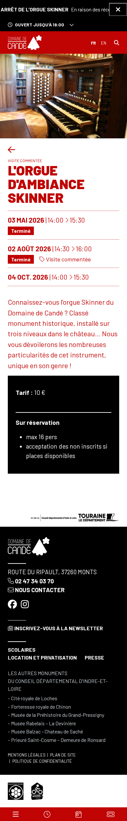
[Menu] (15, 814)
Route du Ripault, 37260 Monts (52, 572)
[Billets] (110, 814)
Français (93, 43)
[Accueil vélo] (37, 790)
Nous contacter (39, 589)
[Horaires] (47, 814)
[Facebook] (13, 604)
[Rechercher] (116, 43)
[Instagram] (25, 604)
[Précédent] (11, 149)
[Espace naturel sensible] (15, 790)
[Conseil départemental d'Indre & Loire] (75, 517)
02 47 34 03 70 (34, 581)
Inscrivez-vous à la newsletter (58, 628)
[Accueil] (25, 42)
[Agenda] (78, 814)
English (103, 43)
